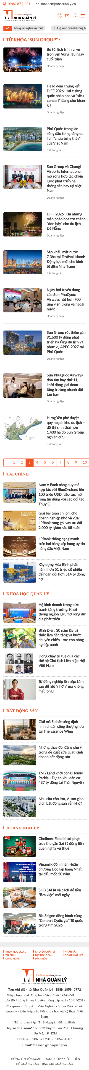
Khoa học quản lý (27, 594)
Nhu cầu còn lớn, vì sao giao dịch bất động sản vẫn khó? (61, 801)
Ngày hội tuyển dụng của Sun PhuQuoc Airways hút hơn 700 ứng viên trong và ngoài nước (65, 299)
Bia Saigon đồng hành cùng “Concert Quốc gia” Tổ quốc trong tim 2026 (61, 920)
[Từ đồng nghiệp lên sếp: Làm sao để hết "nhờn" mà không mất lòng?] (19, 689)
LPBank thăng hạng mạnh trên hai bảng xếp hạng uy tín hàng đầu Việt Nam (62, 543)
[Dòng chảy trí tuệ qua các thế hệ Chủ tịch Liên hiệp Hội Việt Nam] (19, 663)
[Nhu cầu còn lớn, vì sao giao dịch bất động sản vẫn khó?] (19, 806)
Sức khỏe (40, 959)
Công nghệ (12, 959)
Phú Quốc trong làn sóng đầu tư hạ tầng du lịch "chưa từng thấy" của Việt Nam (65, 136)
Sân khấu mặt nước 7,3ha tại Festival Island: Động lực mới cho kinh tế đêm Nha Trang (66, 259)
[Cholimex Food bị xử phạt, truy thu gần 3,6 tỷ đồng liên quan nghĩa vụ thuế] (19, 846)
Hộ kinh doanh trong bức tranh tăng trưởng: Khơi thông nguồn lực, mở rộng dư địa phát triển (62, 612)
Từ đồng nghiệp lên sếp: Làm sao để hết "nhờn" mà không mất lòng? (61, 686)
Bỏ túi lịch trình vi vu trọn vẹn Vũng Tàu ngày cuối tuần (65, 54)
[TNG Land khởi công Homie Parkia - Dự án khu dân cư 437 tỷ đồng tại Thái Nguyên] (19, 780)
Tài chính (17, 474)
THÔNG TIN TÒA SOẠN (25, 1059)
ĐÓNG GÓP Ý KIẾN (57, 1059)
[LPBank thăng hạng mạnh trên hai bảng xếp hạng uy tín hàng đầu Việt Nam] (19, 546)
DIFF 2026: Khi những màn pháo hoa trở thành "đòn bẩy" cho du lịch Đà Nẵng (66, 221)
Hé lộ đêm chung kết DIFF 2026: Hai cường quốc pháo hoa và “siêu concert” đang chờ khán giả (66, 95)
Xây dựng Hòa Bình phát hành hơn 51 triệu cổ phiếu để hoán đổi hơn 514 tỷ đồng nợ (62, 572)
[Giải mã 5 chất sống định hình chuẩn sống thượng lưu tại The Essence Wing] (19, 729)
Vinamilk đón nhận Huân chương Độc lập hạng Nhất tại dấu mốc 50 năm (60, 869)
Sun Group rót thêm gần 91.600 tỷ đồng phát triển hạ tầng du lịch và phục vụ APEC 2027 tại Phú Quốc (66, 342)
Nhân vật (70, 952)
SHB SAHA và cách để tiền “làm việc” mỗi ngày (60, 892)
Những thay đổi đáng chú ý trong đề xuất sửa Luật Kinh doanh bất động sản (61, 752)
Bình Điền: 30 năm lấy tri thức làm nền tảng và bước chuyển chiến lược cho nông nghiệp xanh (61, 638)
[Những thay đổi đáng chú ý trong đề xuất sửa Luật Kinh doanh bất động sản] (19, 755)
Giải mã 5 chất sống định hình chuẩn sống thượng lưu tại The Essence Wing (61, 726)
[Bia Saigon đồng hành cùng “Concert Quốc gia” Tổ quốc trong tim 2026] (19, 923)
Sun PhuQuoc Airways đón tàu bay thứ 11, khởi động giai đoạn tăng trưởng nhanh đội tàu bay (65, 384)
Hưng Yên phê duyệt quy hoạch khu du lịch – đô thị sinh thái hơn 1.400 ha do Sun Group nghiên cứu (66, 427)
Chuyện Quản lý (44, 952)
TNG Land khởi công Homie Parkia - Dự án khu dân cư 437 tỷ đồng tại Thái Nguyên (61, 778)
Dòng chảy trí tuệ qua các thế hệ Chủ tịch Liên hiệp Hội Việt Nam (62, 661)
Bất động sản (55, 150)
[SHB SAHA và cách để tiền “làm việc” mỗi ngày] (19, 897)
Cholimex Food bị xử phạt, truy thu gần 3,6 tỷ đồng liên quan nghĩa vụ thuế (61, 843)
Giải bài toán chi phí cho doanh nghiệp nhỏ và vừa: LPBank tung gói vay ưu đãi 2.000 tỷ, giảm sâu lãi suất (60, 520)
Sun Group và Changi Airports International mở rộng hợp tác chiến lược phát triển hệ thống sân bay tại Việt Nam (65, 178)
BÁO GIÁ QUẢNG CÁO (57, 1064)
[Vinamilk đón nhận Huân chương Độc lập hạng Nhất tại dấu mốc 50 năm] (19, 872)
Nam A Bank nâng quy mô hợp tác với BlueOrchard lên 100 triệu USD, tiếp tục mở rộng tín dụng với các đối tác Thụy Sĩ (61, 494)
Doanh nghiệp (55, 66)
